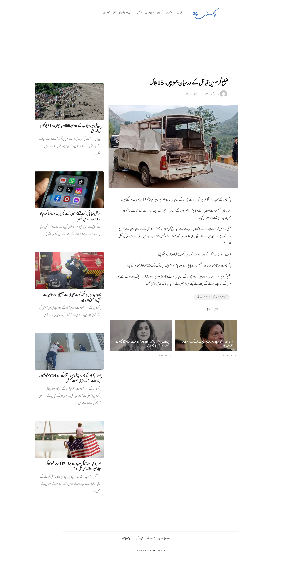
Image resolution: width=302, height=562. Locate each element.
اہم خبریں (169, 13)
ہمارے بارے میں (164, 538)
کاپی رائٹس (139, 538)
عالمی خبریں (149, 13)
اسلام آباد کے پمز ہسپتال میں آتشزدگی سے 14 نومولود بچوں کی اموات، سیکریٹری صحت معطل (70, 378)
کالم (108, 13)
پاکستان (159, 13)
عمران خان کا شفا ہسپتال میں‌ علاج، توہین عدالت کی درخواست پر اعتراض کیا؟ (207, 344)
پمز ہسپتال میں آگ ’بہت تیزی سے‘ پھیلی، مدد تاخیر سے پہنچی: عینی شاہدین (72, 297)
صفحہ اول (180, 13)
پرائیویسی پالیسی (127, 538)
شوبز (114, 13)
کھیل (138, 13)
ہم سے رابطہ (150, 538)
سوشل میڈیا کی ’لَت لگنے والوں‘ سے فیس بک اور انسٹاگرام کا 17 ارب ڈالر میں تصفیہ (70, 216)
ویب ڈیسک (215, 94)
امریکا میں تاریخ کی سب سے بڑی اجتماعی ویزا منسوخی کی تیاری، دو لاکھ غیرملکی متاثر (73, 466)
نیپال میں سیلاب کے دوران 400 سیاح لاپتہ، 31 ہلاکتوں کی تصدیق (70, 128)
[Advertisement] (151, 47)
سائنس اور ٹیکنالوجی (126, 13)
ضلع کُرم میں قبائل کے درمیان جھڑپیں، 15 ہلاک (212, 297)
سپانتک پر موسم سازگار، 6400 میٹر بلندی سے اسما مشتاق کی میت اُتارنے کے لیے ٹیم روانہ (142, 344)
